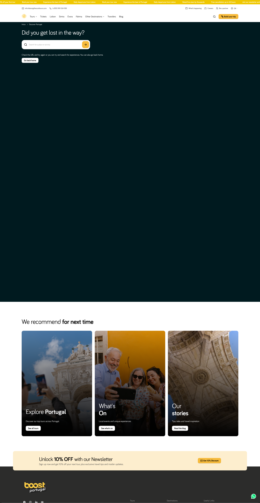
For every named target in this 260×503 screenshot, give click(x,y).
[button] (34, 8)
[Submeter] (85, 44)
